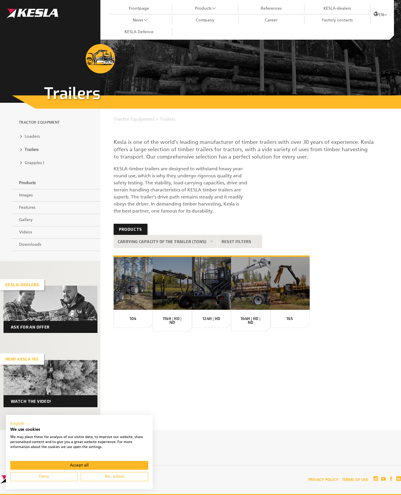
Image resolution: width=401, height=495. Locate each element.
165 (290, 319)
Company (205, 20)
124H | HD (211, 319)
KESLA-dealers (337, 8)
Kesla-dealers (22, 284)
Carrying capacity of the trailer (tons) (162, 241)
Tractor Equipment (39, 122)
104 (133, 319)
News (138, 20)
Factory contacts (337, 20)
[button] (20, 423)
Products (203, 8)
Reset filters (237, 241)
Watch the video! (31, 401)
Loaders (32, 136)
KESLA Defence (139, 32)
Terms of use (355, 480)
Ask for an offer (30, 326)
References (271, 8)
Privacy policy (323, 480)
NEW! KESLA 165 (22, 358)
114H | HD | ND (172, 320)
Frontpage (139, 8)
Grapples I (34, 163)
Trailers (31, 150)
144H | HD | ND (250, 320)
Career (271, 20)
